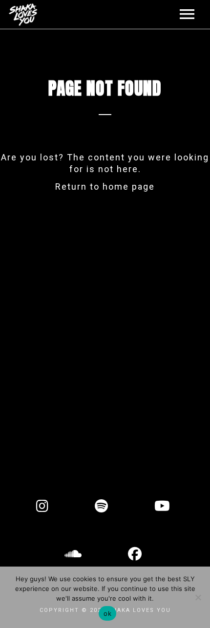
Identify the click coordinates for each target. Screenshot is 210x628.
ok (107, 613)
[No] (198, 597)
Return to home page (105, 186)
